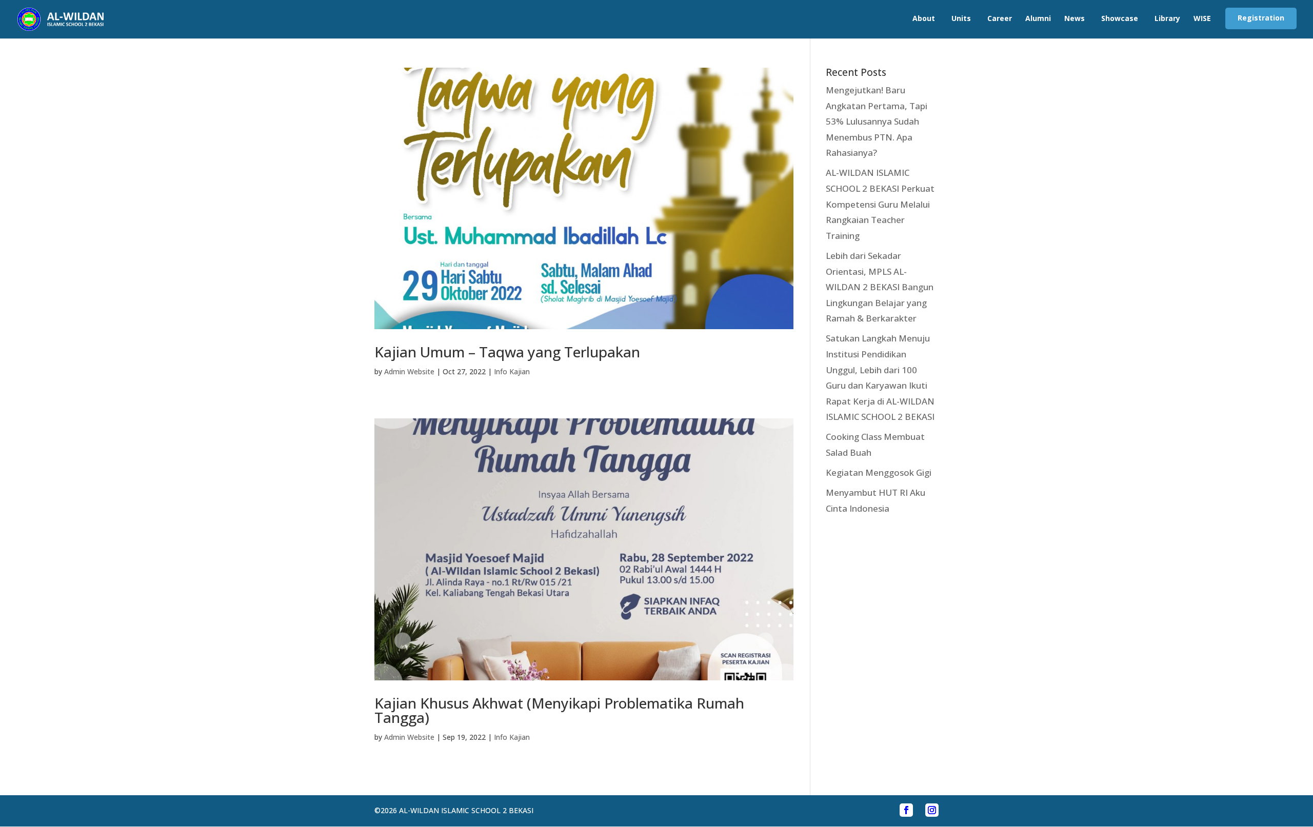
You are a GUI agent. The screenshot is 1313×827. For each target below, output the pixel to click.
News (1074, 18)
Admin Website (409, 371)
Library (1167, 18)
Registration (1261, 18)
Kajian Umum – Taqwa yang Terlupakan (507, 351)
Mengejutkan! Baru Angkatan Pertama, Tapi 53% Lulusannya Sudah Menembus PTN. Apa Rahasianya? (876, 121)
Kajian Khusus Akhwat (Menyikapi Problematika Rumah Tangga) (559, 710)
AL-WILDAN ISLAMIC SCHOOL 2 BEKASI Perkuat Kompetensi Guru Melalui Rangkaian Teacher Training (880, 204)
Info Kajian (512, 371)
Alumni (1038, 18)
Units (961, 18)
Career (999, 18)
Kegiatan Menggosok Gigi (878, 472)
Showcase (1119, 18)
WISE (1202, 18)
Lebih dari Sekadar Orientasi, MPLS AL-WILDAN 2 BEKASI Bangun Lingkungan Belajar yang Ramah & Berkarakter (879, 287)
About (923, 18)
